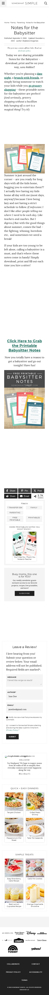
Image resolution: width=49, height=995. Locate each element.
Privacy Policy (13, 972)
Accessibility (35, 972)
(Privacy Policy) (12, 730)
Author (11, 692)
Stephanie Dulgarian (30, 41)
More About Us (24, 774)
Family (13, 22)
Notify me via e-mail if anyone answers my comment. (24, 719)
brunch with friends (26, 78)
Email (10, 705)
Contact (36, 964)
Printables (34, 517)
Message (11, 677)
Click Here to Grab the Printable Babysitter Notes (24, 345)
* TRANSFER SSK (14, 507)
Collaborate (13, 964)
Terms (24, 980)
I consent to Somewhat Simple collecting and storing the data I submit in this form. (23, 728)
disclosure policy (24, 50)
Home (6, 22)
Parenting (21, 22)
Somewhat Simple (24, 3)
